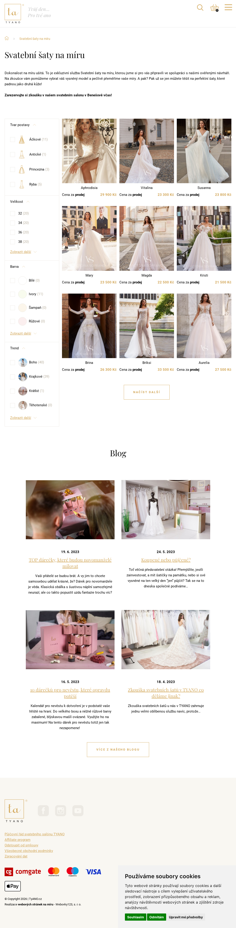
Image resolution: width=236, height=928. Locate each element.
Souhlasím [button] (135, 917)
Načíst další (146, 392)
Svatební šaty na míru (34, 39)
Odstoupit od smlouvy (21, 845)
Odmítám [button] (156, 917)
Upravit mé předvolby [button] (186, 917)
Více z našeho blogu (118, 749)
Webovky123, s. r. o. (68, 904)
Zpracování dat (16, 856)
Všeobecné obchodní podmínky (29, 851)
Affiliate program (17, 840)
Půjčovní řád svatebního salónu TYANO (35, 834)
